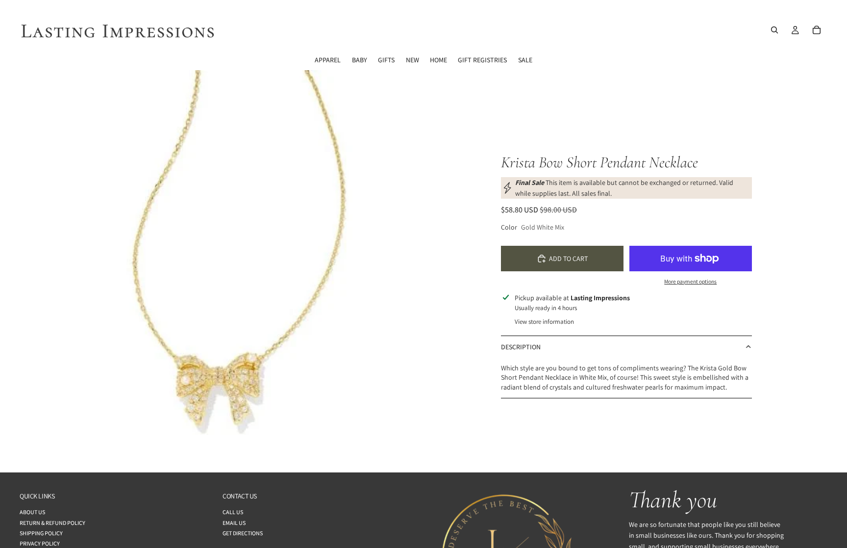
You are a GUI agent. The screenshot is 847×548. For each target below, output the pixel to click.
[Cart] (816, 30)
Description (521, 346)
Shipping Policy (41, 532)
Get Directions (243, 532)
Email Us (234, 522)
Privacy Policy (40, 543)
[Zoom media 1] (221, 271)
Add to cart (568, 258)
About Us (32, 512)
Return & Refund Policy (52, 522)
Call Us (233, 512)
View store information (544, 321)
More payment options (690, 281)
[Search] (774, 30)
